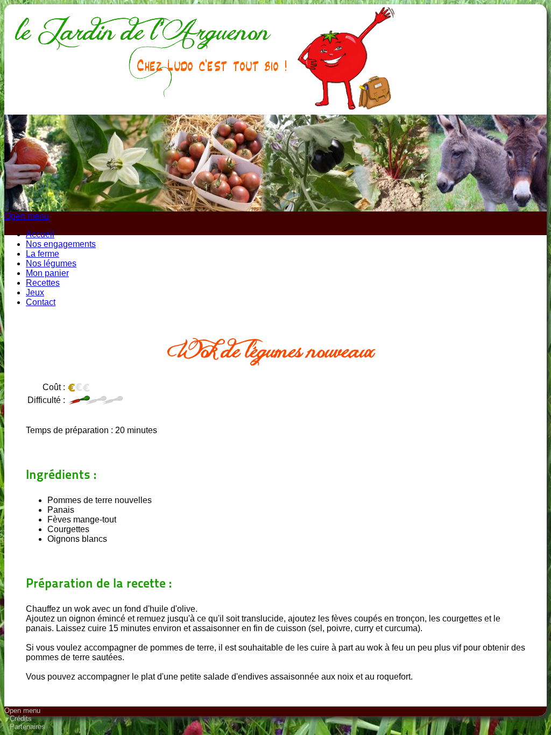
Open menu (26, 216)
